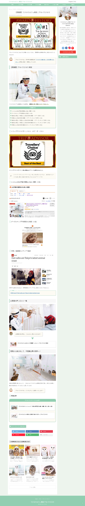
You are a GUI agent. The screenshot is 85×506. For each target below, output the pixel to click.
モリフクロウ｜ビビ (30, 477)
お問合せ (72, 4)
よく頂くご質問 (55, 4)
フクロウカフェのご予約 (68, 52)
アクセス (64, 4)
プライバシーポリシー (46, 498)
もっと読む (33, 487)
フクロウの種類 (38, 4)
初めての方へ (46, 4)
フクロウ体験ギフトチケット (32, 457)
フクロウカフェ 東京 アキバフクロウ (20, 1)
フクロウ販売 (20, 4)
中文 (75, 1)
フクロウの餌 (29, 4)
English (71, 1)
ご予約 (12, 4)
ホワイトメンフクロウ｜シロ (16, 477)
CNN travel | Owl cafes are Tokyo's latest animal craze (25, 293)
